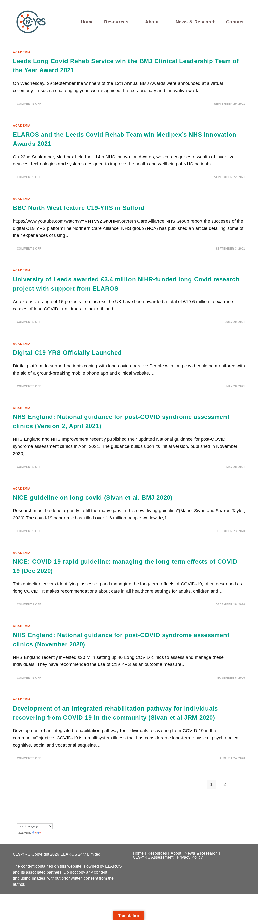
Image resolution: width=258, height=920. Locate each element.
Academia (22, 52)
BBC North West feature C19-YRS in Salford (79, 207)
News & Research (201, 853)
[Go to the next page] (238, 784)
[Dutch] (34, 804)
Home (138, 853)
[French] (44, 804)
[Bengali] (29, 804)
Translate (47, 832)
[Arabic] (24, 804)
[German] (49, 804)
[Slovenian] (44, 812)
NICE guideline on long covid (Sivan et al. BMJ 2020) (92, 497)
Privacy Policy (190, 857)
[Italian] (19, 812)
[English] (39, 804)
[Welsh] (24, 819)
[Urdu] (19, 819)
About (176, 853)
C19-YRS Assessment (153, 857)
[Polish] (24, 812)
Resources (157, 853)
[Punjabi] (29, 812)
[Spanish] (54, 812)
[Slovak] (39, 812)
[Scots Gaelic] (49, 812)
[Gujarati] (54, 804)
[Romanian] (34, 812)
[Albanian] (19, 804)
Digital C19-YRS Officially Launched (67, 352)
